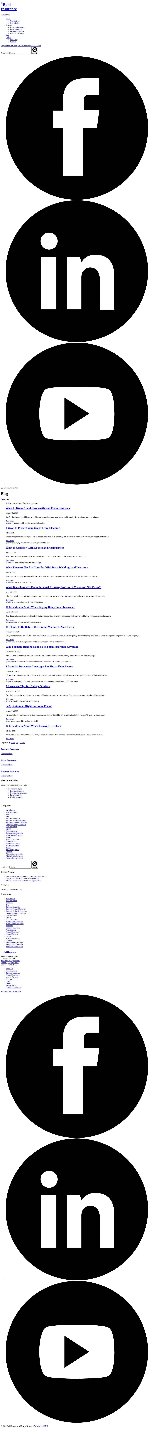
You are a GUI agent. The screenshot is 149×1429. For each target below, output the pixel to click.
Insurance (9, 837)
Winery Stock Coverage (14, 856)
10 (17, 743)
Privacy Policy (11, 985)
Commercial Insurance (18, 793)
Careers (13, 42)
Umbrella (9, 852)
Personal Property (12, 846)
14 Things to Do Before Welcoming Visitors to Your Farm (40, 626)
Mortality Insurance (13, 839)
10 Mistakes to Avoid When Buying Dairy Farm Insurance (40, 607)
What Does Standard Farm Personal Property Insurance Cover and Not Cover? (53, 587)
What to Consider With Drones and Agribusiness (35, 547)
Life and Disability (17, 33)
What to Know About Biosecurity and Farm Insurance (38, 508)
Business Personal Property (16, 820)
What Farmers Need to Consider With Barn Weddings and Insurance (47, 567)
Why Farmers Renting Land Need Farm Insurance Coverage (42, 646)
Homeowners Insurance (14, 833)
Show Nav (5, 15)
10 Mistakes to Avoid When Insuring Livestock (33, 725)
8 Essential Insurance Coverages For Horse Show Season (39, 666)
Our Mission (14, 23)
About (8, 19)
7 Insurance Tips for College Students (28, 686)
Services (9, 25)
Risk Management (12, 850)
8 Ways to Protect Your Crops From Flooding (33, 527)
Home (3, 499)
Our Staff (13, 40)
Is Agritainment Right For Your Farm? (29, 706)
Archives (4, 890)
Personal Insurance (17, 31)
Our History (14, 21)
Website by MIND (41, 1426)
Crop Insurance (11, 827)
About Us (9, 969)
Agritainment (10, 810)
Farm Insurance (16, 29)
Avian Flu (9, 814)
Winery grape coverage (14, 854)
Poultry (8, 848)
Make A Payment (12, 977)
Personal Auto (11, 841)
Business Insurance (17, 27)
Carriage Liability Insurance (16, 825)
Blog (7, 36)
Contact (8, 38)
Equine (8, 829)
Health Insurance (16, 797)
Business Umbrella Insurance (16, 823)
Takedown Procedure (13, 988)
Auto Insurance (11, 812)
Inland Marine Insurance (15, 835)
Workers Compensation (14, 858)
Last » (22, 743)
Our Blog (9, 979)
